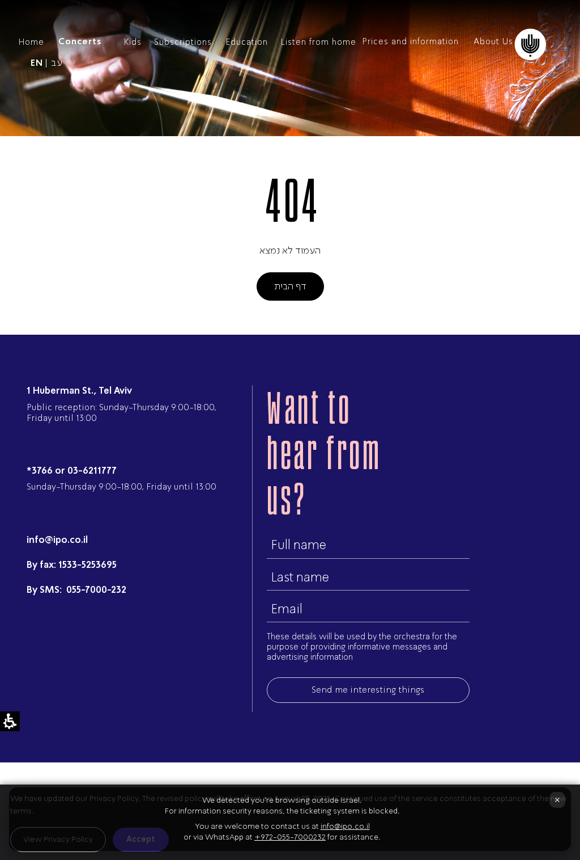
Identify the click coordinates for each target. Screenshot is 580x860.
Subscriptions (183, 42)
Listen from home (318, 42)
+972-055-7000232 (290, 837)
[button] (554, 42)
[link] (37, 63)
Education (247, 42)
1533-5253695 (87, 564)
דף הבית (290, 286)
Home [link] (31, 42)
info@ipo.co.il (57, 539)
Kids (133, 42)
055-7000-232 (95, 589)
